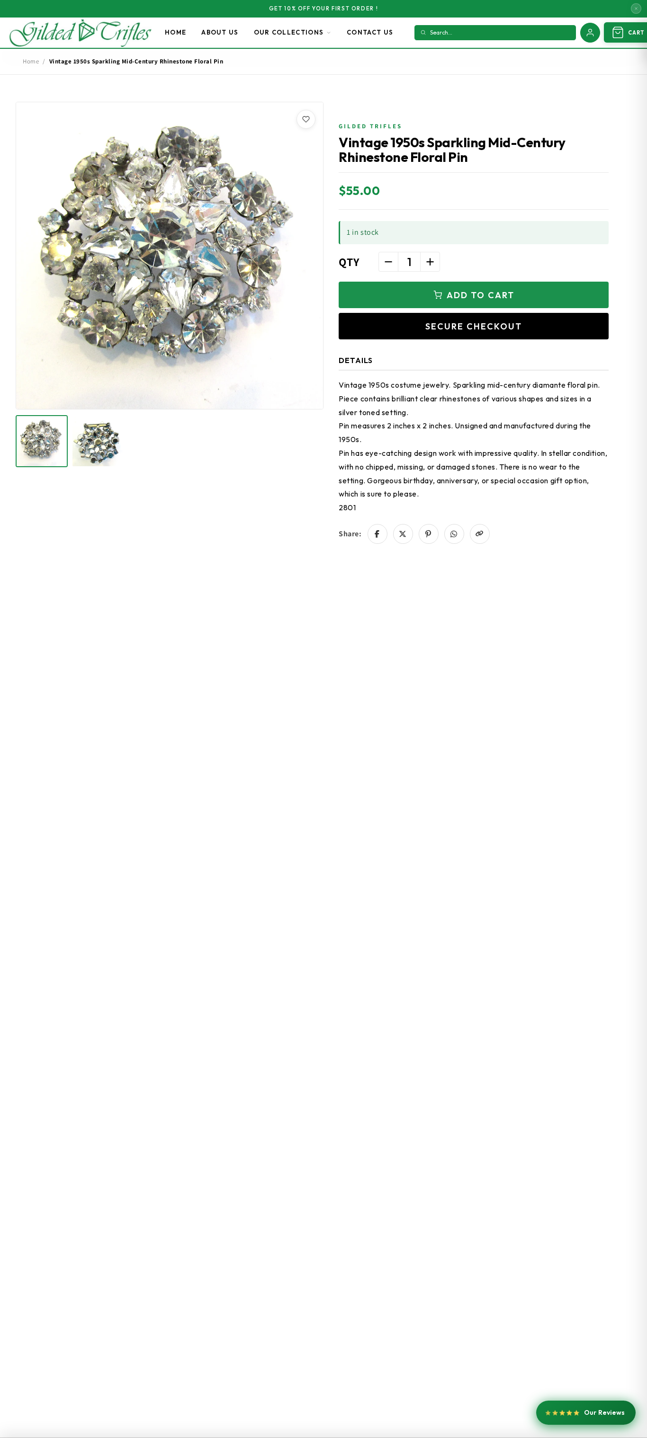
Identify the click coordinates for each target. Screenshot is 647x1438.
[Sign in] (590, 33)
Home (175, 32)
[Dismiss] (636, 8)
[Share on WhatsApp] (454, 534)
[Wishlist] (306, 119)
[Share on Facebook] (377, 534)
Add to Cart (480, 295)
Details (356, 360)
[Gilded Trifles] (80, 32)
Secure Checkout (473, 326)
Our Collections (289, 32)
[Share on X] (403, 534)
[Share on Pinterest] (429, 534)
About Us (219, 32)
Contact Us (370, 32)
